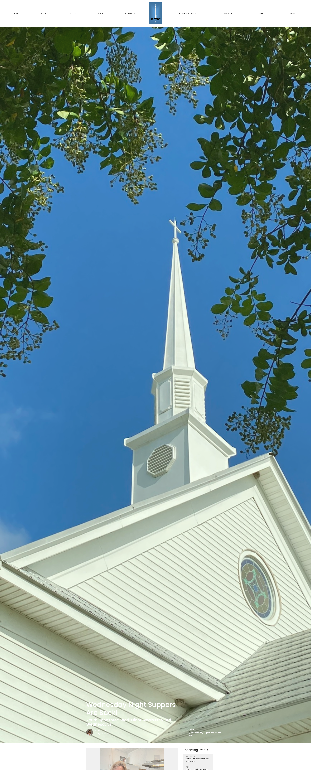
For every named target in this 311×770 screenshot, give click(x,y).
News (100, 13)
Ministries (130, 13)
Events (72, 13)
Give (261, 13)
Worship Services (187, 13)
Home (16, 13)
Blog (292, 13)
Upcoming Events (195, 750)
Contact (227, 13)
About (44, 13)
